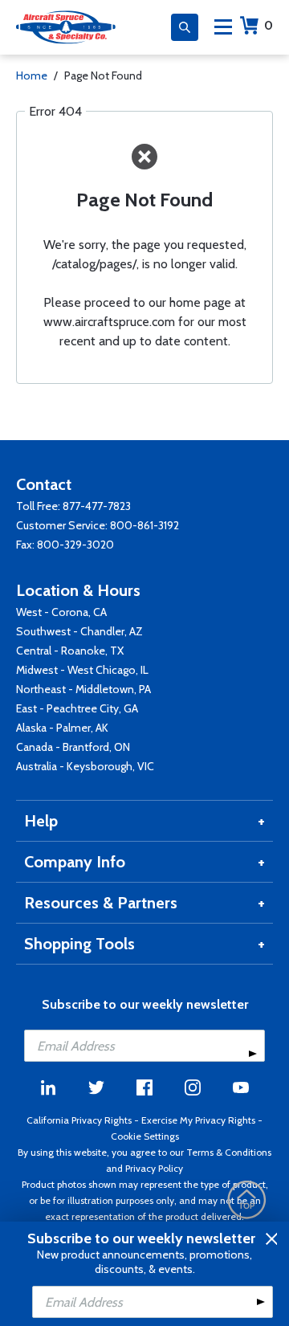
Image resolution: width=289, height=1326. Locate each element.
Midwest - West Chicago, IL (82, 670)
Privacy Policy (154, 1168)
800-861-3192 (144, 525)
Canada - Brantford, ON (73, 747)
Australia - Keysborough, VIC (85, 766)
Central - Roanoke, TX (70, 650)
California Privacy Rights (79, 1120)
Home (31, 75)
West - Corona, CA (61, 612)
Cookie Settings (145, 1136)
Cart (268, 25)
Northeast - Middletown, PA (83, 689)
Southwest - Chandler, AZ (79, 631)
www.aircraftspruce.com (109, 321)
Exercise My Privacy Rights (198, 1120)
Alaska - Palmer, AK (62, 727)
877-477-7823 (97, 506)
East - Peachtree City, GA (77, 708)
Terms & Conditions (228, 1152)
